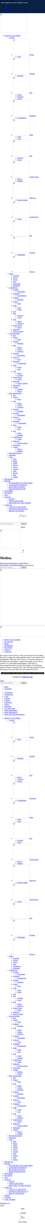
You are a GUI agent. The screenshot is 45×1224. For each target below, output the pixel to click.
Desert (15, 278)
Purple (15, 473)
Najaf (19, 160)
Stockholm (21, 255)
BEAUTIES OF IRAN (17, 487)
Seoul (19, 219)
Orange (15, 469)
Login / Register (10, 1199)
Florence (20, 97)
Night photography (15, 453)
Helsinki (20, 76)
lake (14, 282)
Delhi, (19, 310)
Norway (32, 272)
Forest (15, 280)
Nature (11, 274)
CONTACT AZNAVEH (17, 507)
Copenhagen (21, 118)
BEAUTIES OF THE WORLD (20, 503)
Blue (14, 459)
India (31, 135)
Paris (19, 57)
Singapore (16, 385)
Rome (19, 95)
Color (11, 457)
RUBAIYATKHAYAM (17, 489)
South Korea (33, 217)
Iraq (30, 156)
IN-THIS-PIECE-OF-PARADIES (21, 483)
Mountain (16, 286)
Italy (31, 93)
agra (18, 369)
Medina (20, 181)
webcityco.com (27, 677)
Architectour (13, 288)
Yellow (15, 477)
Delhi (19, 137)
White (15, 463)
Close (2, 681)
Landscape (17, 284)
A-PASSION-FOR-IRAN (18, 485)
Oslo (19, 359)
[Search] (22, 520)
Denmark (32, 116)
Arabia (15, 387)
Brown (15, 465)
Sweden (32, 253)
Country (11, 38)
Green (15, 467)
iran (14, 395)
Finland (32, 74)
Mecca (19, 179)
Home (2, 563)
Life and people (14, 333)
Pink (14, 471)
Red (14, 475)
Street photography (15, 393)
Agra (19, 139)
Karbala (20, 158)
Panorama (12, 455)
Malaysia (32, 198)
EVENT (12, 499)
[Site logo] (13, 32)
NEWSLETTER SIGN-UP (18, 509)
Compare (7, 1197)
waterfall (16, 276)
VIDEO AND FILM (16, 501)
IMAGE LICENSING (16, 511)
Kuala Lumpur (22, 200)
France (31, 55)
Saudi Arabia (33, 177)
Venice (19, 99)
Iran (30, 236)
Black (15, 461)
